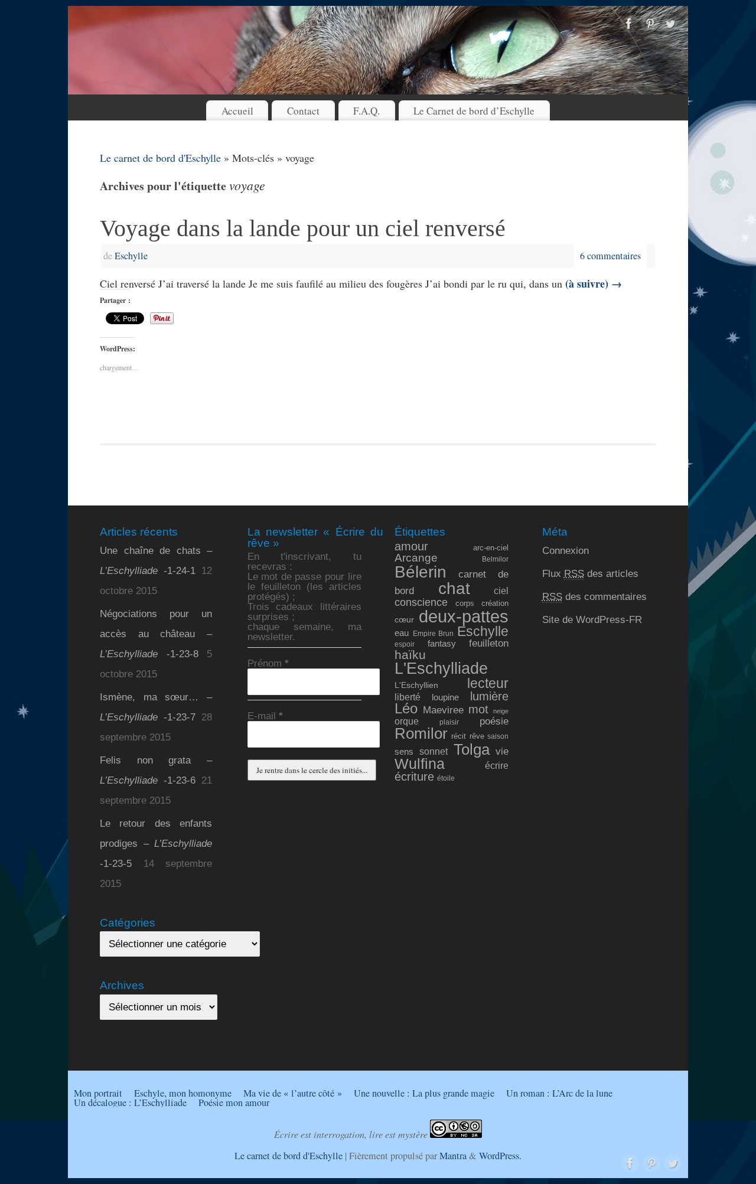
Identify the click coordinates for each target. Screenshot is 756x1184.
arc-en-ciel (491, 548)
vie (502, 751)
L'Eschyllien (416, 685)
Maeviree (443, 710)
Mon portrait (98, 1093)
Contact (303, 111)
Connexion (565, 550)
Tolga (472, 749)
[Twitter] (670, 24)
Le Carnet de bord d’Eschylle (474, 111)
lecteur (488, 683)
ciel (501, 590)
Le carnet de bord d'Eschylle (160, 158)
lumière (489, 696)
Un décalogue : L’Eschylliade (130, 1102)
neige (501, 711)
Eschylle (131, 255)
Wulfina (420, 764)
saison (498, 736)
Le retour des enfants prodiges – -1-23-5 (156, 843)
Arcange (416, 558)
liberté (408, 697)
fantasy (442, 643)
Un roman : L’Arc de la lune (559, 1093)
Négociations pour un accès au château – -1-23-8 (156, 634)
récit (458, 736)
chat (454, 588)
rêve (477, 736)
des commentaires (594, 596)
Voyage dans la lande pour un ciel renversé (303, 228)
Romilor (421, 733)
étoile (446, 778)
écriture (414, 776)
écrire (497, 765)
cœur (404, 619)
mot (478, 709)
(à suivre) (593, 283)
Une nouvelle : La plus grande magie (424, 1093)
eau (402, 633)
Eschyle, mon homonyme (183, 1093)
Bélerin (421, 572)
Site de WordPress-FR (592, 619)
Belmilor (495, 559)
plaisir (449, 722)
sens (404, 751)
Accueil (237, 111)
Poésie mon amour (233, 1102)
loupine (445, 697)
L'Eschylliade (441, 668)
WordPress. (500, 1155)
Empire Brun (433, 633)
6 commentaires (610, 255)
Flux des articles (590, 573)
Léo (406, 708)
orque (407, 721)
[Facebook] (629, 24)
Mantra (453, 1155)
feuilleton (489, 643)
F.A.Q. (366, 111)
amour (411, 546)
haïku (410, 654)
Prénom (268, 663)
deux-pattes (464, 616)
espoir (405, 644)
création (495, 603)
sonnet (433, 751)
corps (464, 603)
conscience (421, 602)
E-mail (265, 716)
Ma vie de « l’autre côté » (292, 1093)
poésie (494, 721)
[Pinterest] (650, 24)
